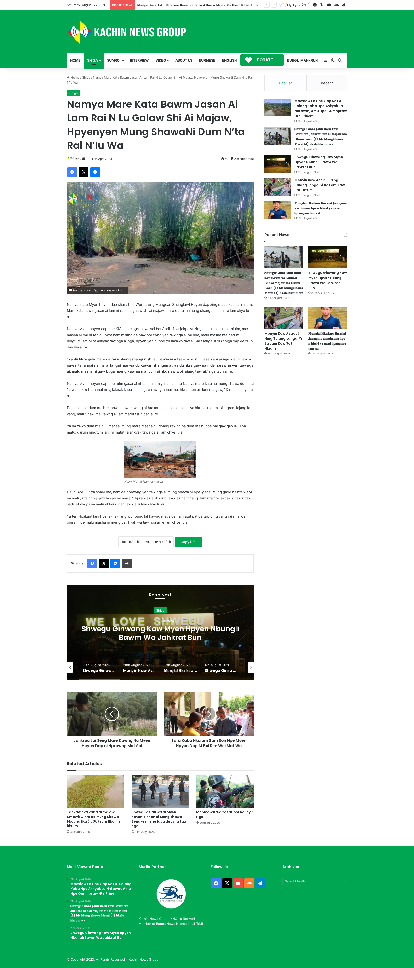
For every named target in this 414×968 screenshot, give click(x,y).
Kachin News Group (143, 959)
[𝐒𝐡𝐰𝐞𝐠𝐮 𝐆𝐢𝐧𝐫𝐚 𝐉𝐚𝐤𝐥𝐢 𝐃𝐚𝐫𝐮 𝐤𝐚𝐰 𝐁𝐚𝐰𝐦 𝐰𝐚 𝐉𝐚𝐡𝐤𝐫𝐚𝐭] (277, 136)
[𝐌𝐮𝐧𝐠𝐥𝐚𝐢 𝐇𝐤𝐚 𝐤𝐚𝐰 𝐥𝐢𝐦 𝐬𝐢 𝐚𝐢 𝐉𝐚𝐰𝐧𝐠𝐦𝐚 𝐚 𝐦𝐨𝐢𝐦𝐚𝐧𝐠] (277, 210)
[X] (83, 172)
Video (160, 60)
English (229, 60)
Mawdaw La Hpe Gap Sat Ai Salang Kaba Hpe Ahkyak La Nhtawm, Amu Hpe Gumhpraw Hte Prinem (320, 108)
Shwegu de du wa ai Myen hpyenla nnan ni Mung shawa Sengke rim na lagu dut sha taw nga (159, 819)
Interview (139, 60)
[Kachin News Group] (127, 32)
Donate (265, 60)
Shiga (92, 60)
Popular (285, 83)
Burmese (207, 60)
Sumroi (114, 60)
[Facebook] (72, 172)
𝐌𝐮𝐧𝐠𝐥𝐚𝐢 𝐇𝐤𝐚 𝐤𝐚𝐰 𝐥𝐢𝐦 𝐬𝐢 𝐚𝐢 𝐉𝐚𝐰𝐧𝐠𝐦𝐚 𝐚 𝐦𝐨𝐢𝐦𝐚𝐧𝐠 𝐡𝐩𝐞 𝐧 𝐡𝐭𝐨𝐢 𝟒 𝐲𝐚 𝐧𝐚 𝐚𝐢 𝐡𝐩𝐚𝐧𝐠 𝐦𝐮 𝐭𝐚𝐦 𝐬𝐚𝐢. (320, 208)
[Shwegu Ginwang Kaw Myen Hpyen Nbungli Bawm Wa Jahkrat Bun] (277, 164)
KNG (78, 159)
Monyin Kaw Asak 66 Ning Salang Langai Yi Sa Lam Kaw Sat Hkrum (160, 633)
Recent (327, 83)
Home (75, 60)
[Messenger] (95, 172)
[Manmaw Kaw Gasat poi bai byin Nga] (225, 791)
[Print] (127, 563)
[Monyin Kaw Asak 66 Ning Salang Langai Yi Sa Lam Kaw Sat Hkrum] (277, 187)
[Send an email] (83, 159)
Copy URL (188, 542)
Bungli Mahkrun (302, 60)
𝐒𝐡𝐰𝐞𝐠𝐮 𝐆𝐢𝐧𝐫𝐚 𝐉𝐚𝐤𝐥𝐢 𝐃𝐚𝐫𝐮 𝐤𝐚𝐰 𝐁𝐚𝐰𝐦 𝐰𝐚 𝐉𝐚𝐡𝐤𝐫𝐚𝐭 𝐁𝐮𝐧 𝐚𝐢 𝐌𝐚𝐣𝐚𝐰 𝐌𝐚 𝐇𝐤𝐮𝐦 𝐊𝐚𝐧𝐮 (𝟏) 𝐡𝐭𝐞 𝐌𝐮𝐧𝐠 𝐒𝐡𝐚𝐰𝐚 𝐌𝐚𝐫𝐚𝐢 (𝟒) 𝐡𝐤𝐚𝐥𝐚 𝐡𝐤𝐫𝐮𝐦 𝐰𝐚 (320, 136)
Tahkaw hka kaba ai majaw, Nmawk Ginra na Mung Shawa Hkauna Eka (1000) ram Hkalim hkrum (93, 819)
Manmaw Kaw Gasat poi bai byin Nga (225, 814)
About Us (183, 60)
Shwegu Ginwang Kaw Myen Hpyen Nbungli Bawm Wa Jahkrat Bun (187, 5)
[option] (160, 632)
